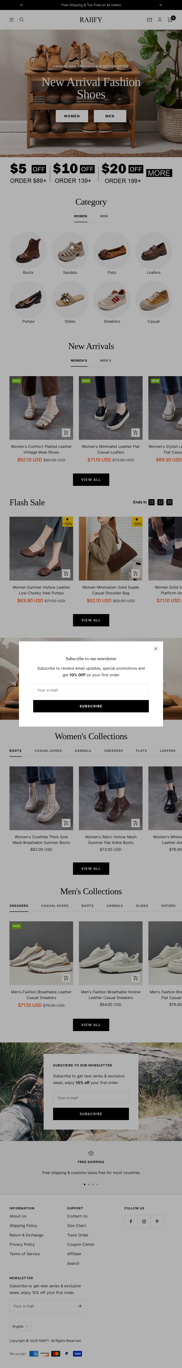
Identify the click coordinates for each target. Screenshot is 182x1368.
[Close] (155, 648)
